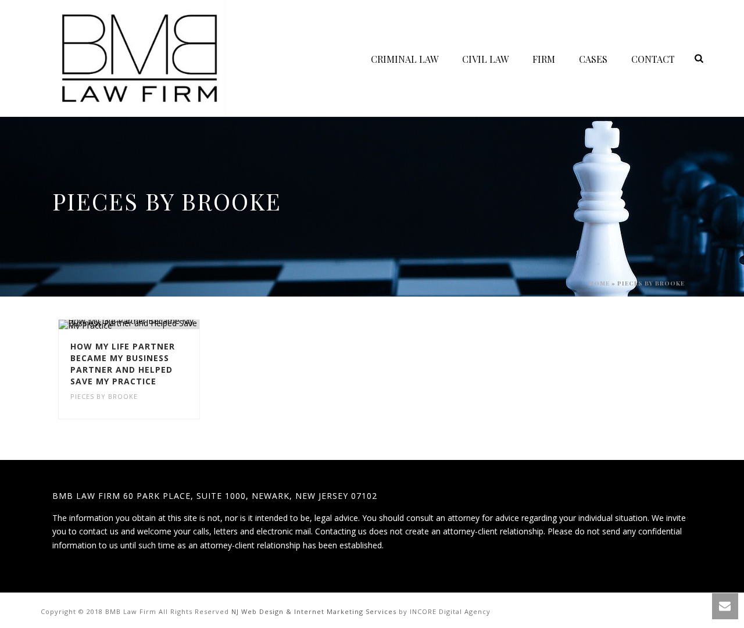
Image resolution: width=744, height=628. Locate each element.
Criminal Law (404, 59)
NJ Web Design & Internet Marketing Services (313, 611)
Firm (543, 59)
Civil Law (485, 59)
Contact (653, 59)
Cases (593, 59)
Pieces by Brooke (104, 396)
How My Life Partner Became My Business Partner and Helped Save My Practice (122, 364)
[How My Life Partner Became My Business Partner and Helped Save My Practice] (150, 324)
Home (599, 283)
